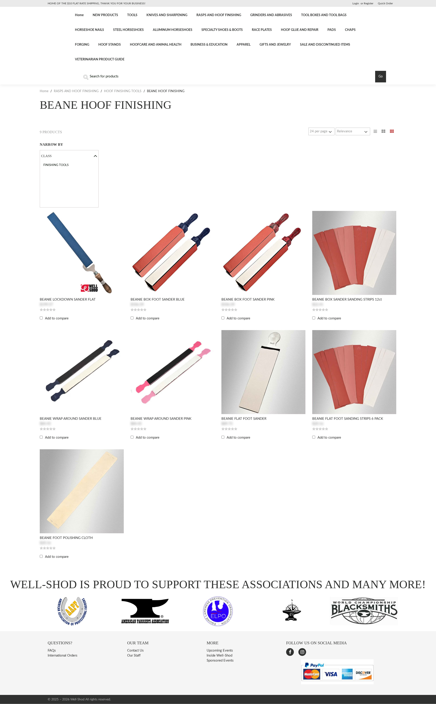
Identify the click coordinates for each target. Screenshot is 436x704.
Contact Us (135, 650)
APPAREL (243, 44)
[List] (375, 131)
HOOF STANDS (109, 44)
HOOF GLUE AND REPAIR (299, 30)
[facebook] (290, 652)
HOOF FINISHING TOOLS (122, 91)
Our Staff (134, 655)
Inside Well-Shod (219, 655)
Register (368, 3)
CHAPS (350, 30)
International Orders (62, 655)
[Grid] (392, 131)
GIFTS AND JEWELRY (275, 44)
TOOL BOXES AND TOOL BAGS (324, 15)
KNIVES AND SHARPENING (166, 15)
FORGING (82, 44)
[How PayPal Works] (337, 683)
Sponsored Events (220, 660)
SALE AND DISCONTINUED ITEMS (325, 44)
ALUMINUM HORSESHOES (172, 30)
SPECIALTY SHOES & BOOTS (222, 30)
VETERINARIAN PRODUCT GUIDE (99, 59)
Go (381, 76)
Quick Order (385, 3)
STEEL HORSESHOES (128, 30)
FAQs (52, 650)
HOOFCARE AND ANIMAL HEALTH (155, 44)
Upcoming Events (220, 650)
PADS (331, 30)
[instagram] (302, 652)
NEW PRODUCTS (105, 15)
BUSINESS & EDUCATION (209, 44)
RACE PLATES (262, 30)
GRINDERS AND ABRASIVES (271, 15)
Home (79, 15)
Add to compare (57, 318)
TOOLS (132, 15)
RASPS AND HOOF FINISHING (218, 15)
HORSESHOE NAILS (89, 30)
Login (355, 3)
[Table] (383, 131)
